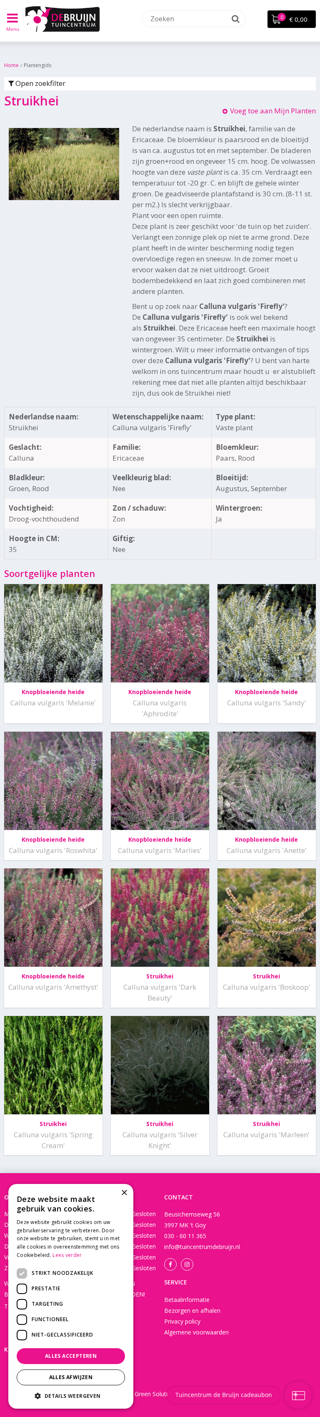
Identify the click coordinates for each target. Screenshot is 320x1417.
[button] (71, 1395)
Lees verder (67, 1255)
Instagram (187, 1264)
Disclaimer (197, 1394)
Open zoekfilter (39, 83)
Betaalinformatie (187, 1300)
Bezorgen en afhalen (192, 1310)
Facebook (170, 1264)
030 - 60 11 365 (185, 1236)
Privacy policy (182, 1321)
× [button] (124, 1193)
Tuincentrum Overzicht (247, 1394)
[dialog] (70, 1296)
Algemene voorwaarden (196, 1332)
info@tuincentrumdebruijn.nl (202, 1247)
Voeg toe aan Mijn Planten (273, 110)
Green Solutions (156, 1394)
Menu (12, 29)
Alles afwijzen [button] (71, 1377)
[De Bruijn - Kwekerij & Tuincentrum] (62, 18)
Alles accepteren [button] (71, 1355)
